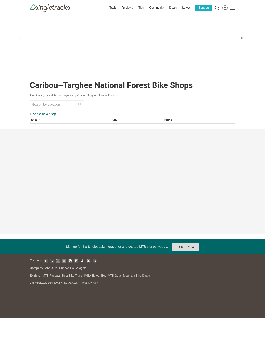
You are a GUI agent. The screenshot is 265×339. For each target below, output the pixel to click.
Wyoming (69, 95)
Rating (168, 120)
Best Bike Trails (72, 275)
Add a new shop (44, 113)
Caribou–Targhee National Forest (96, 95)
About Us (51, 268)
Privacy (93, 282)
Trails (112, 7)
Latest (186, 7)
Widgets (81, 268)
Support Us (66, 268)
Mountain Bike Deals (136, 275)
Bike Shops (36, 95)
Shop (34, 120)
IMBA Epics (91, 275)
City (114, 120)
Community (156, 7)
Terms (83, 282)
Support (204, 7)
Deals (173, 7)
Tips (141, 7)
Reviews (127, 7)
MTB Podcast (51, 275)
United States (53, 95)
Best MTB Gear (111, 275)
